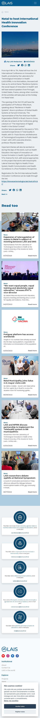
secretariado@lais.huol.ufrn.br (20, 533)
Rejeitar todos (20, 711)
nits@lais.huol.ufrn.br (20, 631)
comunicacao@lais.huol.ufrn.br (20, 607)
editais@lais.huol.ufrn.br (20, 581)
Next (4, 194)
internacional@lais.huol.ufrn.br (20, 557)
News (6, 12)
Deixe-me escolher (11, 701)
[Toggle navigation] (35, 3)
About (4, 665)
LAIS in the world (8, 670)
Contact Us (6, 668)
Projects (5, 679)
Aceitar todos (20, 706)
